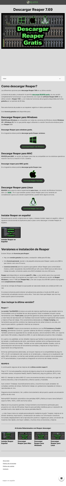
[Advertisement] (33, 62)
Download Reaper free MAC (33, 181)
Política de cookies (8, 466)
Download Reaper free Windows (33, 146)
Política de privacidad (9, 463)
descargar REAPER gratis (41, 94)
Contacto (5, 469)
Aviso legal (6, 460)
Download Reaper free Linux (33, 208)
